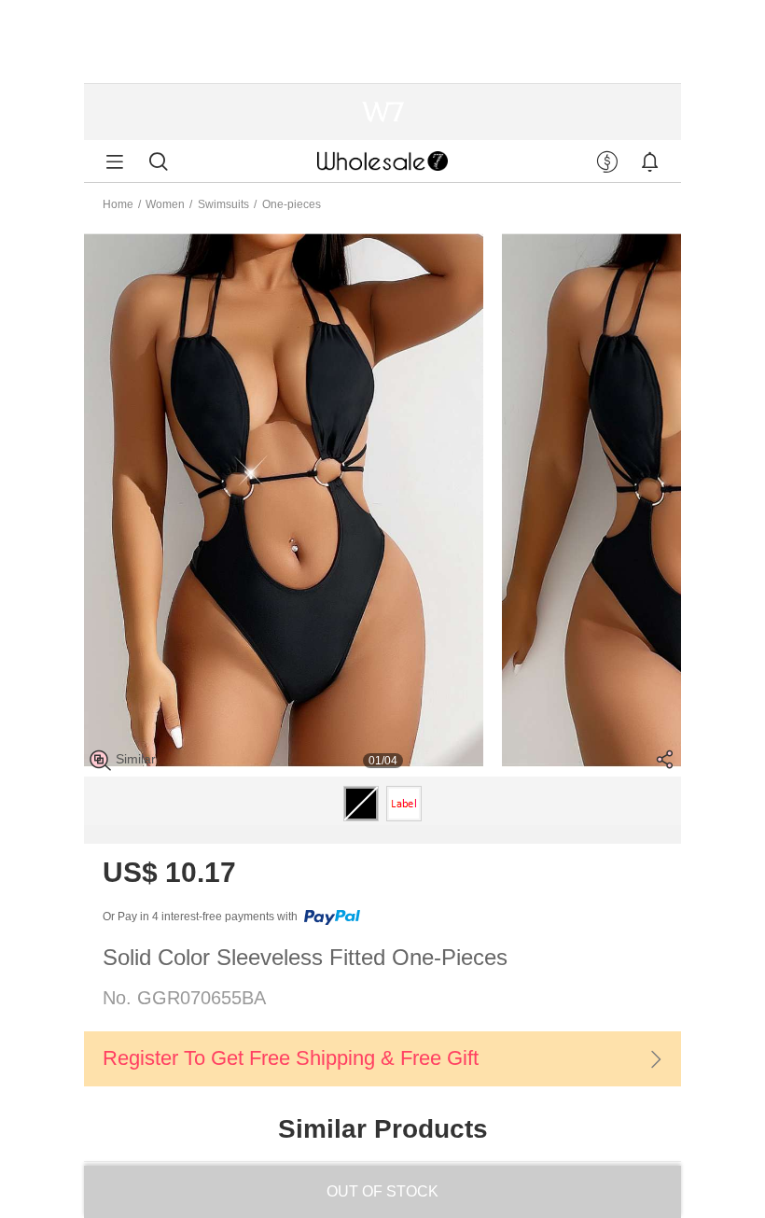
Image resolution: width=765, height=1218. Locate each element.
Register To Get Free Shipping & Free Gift (291, 1058)
